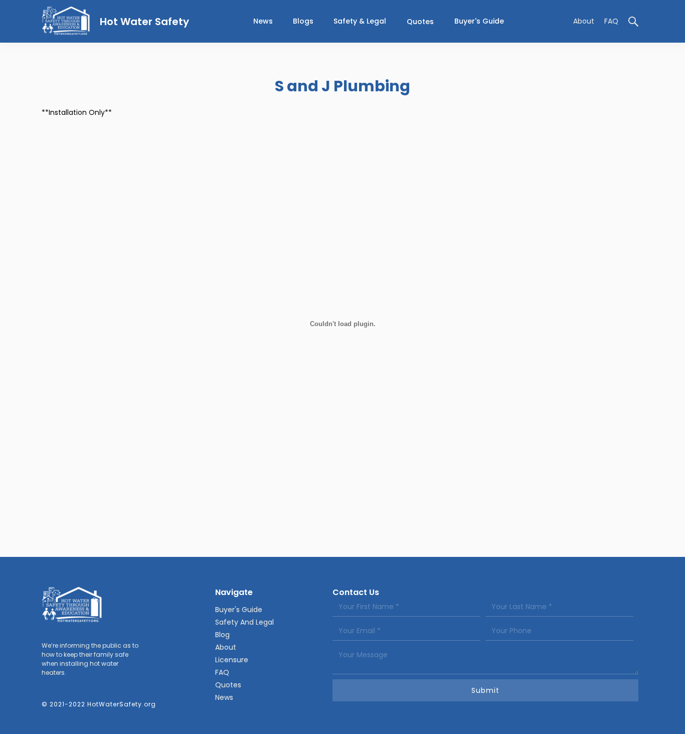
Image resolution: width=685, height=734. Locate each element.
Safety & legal (359, 21)
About (583, 21)
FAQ (611, 21)
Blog (222, 635)
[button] (359, 21)
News (224, 697)
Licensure (231, 660)
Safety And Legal (244, 622)
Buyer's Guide (479, 21)
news (263, 21)
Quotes (420, 22)
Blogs (303, 21)
